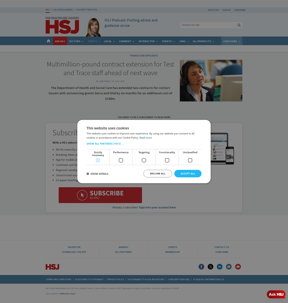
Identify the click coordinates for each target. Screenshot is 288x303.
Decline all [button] (158, 173)
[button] (144, 143)
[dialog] (144, 151)
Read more (145, 137)
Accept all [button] (188, 173)
